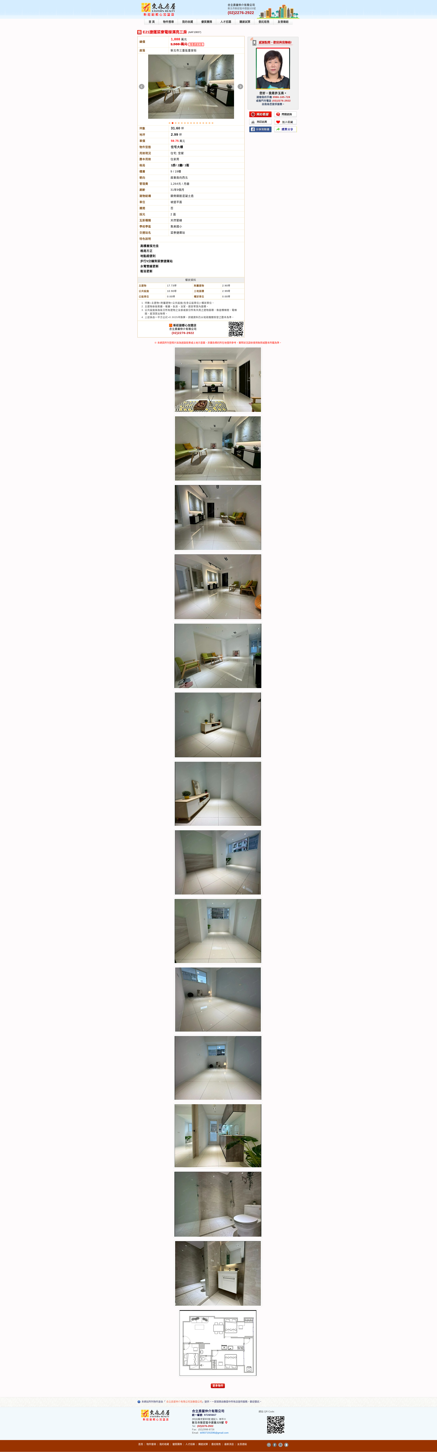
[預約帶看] (260, 114)
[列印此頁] (260, 122)
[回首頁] (159, 4)
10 (197, 124)
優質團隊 (206, 21)
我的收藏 (187, 21)
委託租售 (264, 21)
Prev (141, 87)
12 (203, 124)
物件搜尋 (168, 21)
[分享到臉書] (260, 129)
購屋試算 (244, 21)
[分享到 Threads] (280, 1445)
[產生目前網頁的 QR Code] (269, 1445)
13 (206, 124)
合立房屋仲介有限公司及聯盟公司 (184, 1402)
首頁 (141, 1444)
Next (240, 87)
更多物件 (218, 1386)
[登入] (286, 1445)
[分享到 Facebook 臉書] (275, 1445)
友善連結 (283, 21)
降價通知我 (196, 44)
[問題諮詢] (285, 114)
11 (200, 124)
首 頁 (152, 21)
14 (209, 124)
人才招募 (225, 21)
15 (212, 124)
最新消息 (229, 1444)
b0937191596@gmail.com (214, 1433)
